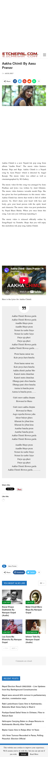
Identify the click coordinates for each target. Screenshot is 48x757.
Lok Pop (6, 602)
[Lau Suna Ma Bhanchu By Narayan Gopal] (12, 626)
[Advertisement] (24, 25)
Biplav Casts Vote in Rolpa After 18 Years (20, 729)
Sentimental (32, 632)
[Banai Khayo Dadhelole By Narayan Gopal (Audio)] (12, 597)
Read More (34, 754)
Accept (23, 754)
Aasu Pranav (12, 566)
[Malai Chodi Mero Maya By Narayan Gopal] (36, 597)
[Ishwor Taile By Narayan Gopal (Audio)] (36, 626)
